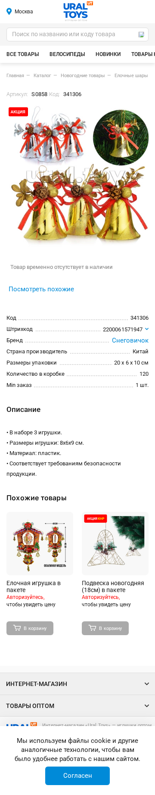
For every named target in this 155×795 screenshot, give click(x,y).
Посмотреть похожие (41, 289)
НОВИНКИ (108, 54)
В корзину (35, 628)
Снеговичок (130, 340)
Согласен (77, 775)
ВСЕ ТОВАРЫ (22, 54)
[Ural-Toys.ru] (78, 10)
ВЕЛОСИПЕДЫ (67, 54)
